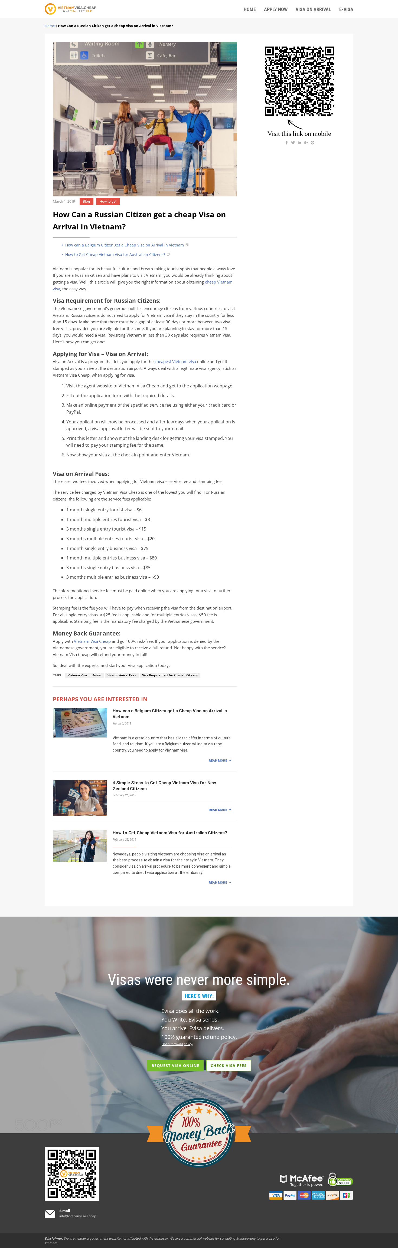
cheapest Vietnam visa (175, 361)
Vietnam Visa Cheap (92, 641)
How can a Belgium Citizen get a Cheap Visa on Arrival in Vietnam (124, 245)
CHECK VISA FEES (229, 1065)
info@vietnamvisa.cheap (77, 1216)
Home (50, 25)
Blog (86, 201)
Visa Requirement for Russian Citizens (170, 675)
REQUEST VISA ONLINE (175, 1065)
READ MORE (218, 760)
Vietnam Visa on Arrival (85, 675)
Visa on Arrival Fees (121, 675)
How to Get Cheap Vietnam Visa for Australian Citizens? (114, 254)
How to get (108, 201)
